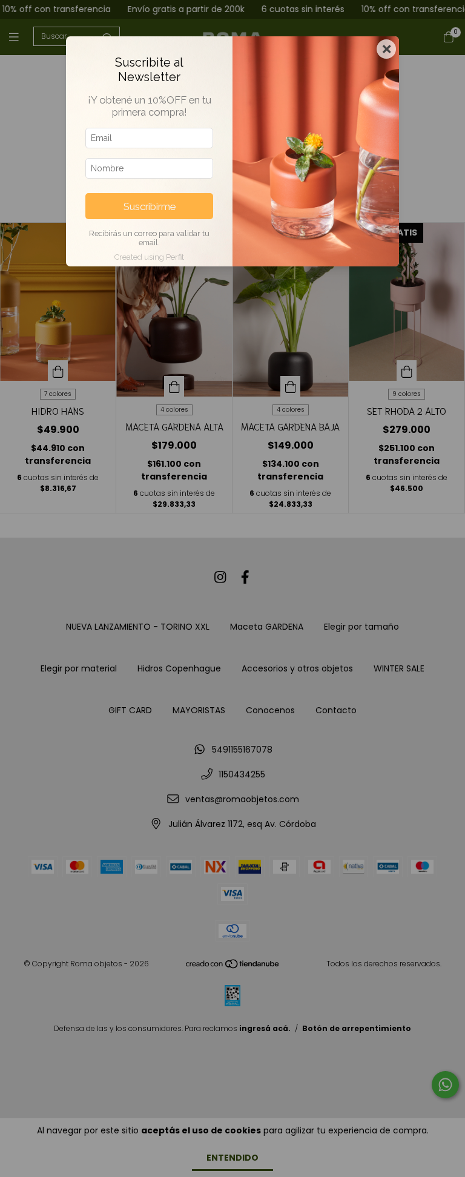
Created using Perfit (149, 257)
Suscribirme (150, 206)
